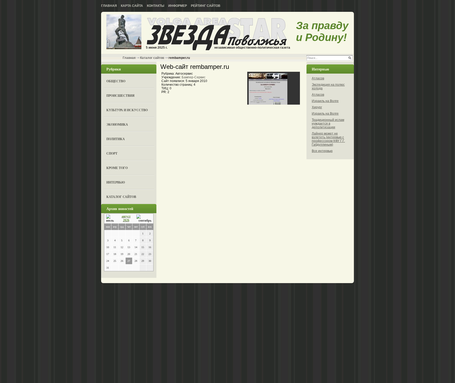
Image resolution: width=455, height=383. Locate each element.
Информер (177, 6)
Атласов (318, 78)
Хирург (317, 107)
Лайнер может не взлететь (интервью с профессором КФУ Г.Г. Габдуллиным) (328, 139)
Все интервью (322, 151)
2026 (126, 220)
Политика (115, 139)
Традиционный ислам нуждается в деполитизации (328, 123)
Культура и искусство (127, 110)
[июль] (111, 219)
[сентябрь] (143, 219)
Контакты (155, 6)
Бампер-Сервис (193, 77)
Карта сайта (132, 6)
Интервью (115, 182)
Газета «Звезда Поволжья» (123, 32)
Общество (115, 81)
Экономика (117, 124)
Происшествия (120, 95)
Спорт (111, 153)
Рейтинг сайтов (205, 6)
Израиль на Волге (325, 101)
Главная (109, 6)
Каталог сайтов (152, 58)
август (126, 216)
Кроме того (117, 168)
